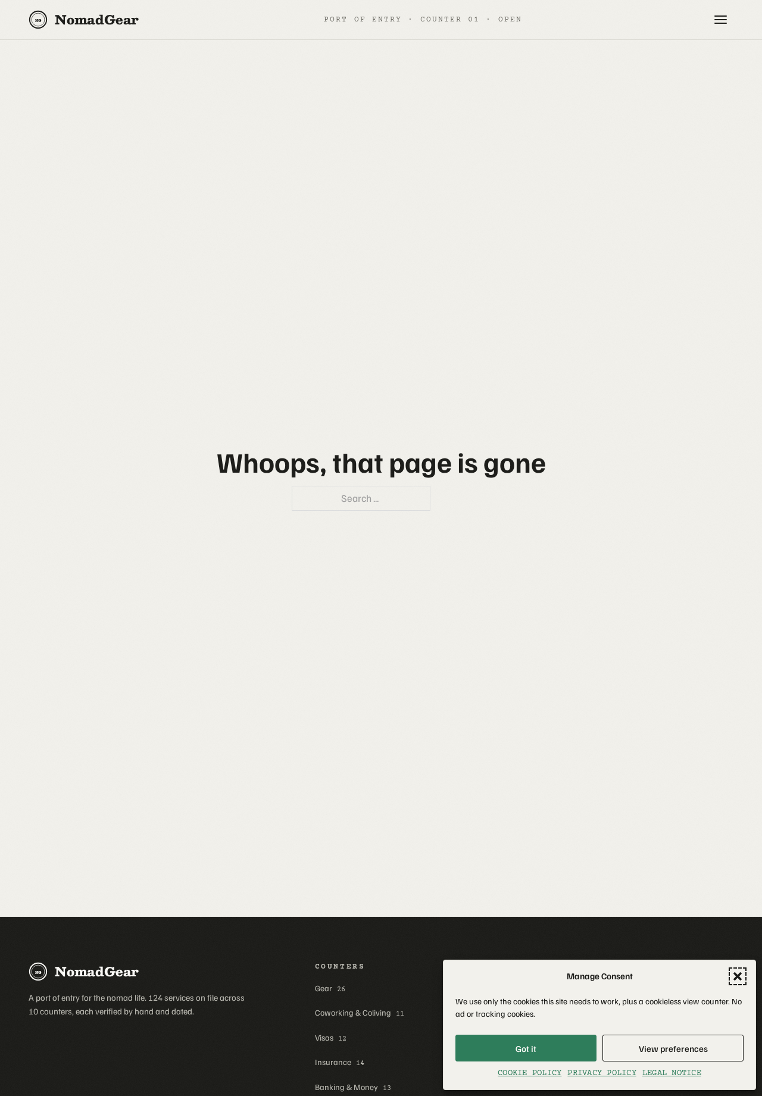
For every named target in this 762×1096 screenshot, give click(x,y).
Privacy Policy (601, 1073)
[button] (738, 976)
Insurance (339, 1062)
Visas (330, 1037)
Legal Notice (671, 1073)
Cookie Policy (529, 1073)
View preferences (673, 1048)
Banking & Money (353, 1087)
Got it (526, 1048)
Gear (330, 988)
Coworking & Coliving (359, 1012)
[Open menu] (720, 20)
